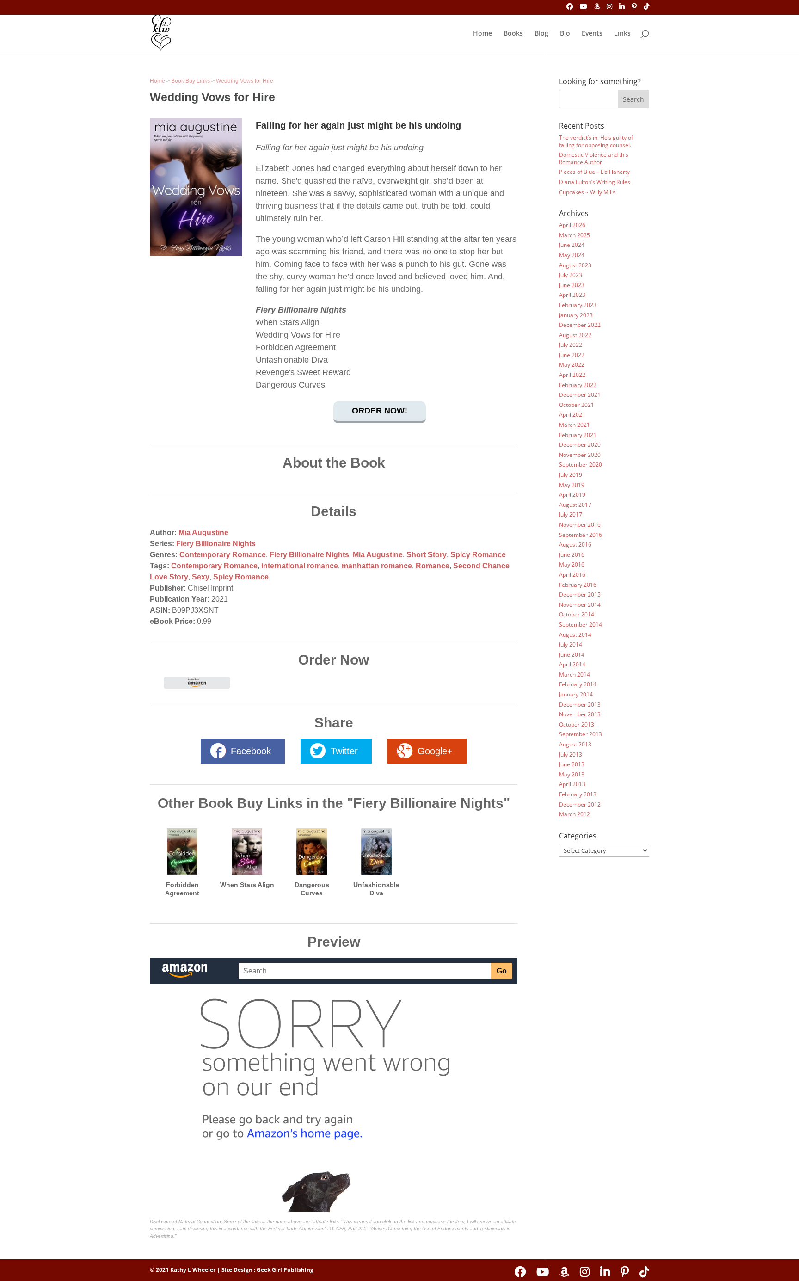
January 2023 (576, 315)
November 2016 (580, 525)
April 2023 (572, 295)
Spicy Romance (478, 555)
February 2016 (577, 585)
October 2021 (576, 405)
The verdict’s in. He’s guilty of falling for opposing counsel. (596, 141)
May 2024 (571, 255)
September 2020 (580, 464)
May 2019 (571, 485)
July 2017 (570, 514)
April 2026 (572, 225)
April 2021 (572, 415)
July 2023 (570, 275)
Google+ (435, 751)
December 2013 (580, 704)
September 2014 (580, 624)
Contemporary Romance (222, 555)
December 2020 (580, 445)
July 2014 (570, 644)
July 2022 (570, 345)
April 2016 (572, 575)
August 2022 (575, 335)
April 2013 (572, 784)
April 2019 (572, 495)
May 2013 (571, 774)
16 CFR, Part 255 (348, 1228)
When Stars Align (247, 884)
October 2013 (576, 724)
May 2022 (571, 365)
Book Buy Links (190, 81)
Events (592, 33)
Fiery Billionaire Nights (216, 544)
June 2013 (571, 764)
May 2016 (571, 564)
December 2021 (580, 395)
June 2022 (571, 355)
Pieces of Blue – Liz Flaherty (594, 172)
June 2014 (571, 655)
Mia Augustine (203, 532)
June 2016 (571, 555)
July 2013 (570, 754)
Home (482, 33)
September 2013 (580, 734)
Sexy (200, 577)
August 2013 (575, 744)
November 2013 (580, 714)
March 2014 (574, 674)
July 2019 (570, 475)
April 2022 (572, 375)
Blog (541, 33)
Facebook (251, 751)
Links (622, 33)
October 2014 (576, 614)
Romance (432, 566)
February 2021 (577, 435)
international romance (299, 566)
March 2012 (574, 814)
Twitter (344, 751)
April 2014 (572, 664)
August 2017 (575, 505)
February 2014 (577, 684)
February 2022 (577, 385)
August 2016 (575, 544)
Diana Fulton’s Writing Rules (594, 182)
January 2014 (576, 694)
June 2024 (571, 245)
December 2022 (580, 325)
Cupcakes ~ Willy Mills (587, 192)
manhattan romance (377, 566)
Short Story (426, 555)
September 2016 (580, 535)
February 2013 (577, 794)
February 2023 (577, 305)
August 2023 (575, 265)
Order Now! (379, 410)
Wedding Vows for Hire (244, 81)
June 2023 (571, 285)
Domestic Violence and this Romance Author (593, 158)
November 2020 (580, 455)
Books (513, 33)
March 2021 (574, 425)
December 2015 (580, 594)
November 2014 (580, 605)
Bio (565, 33)
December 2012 (580, 804)
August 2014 (575, 635)
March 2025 (574, 235)
